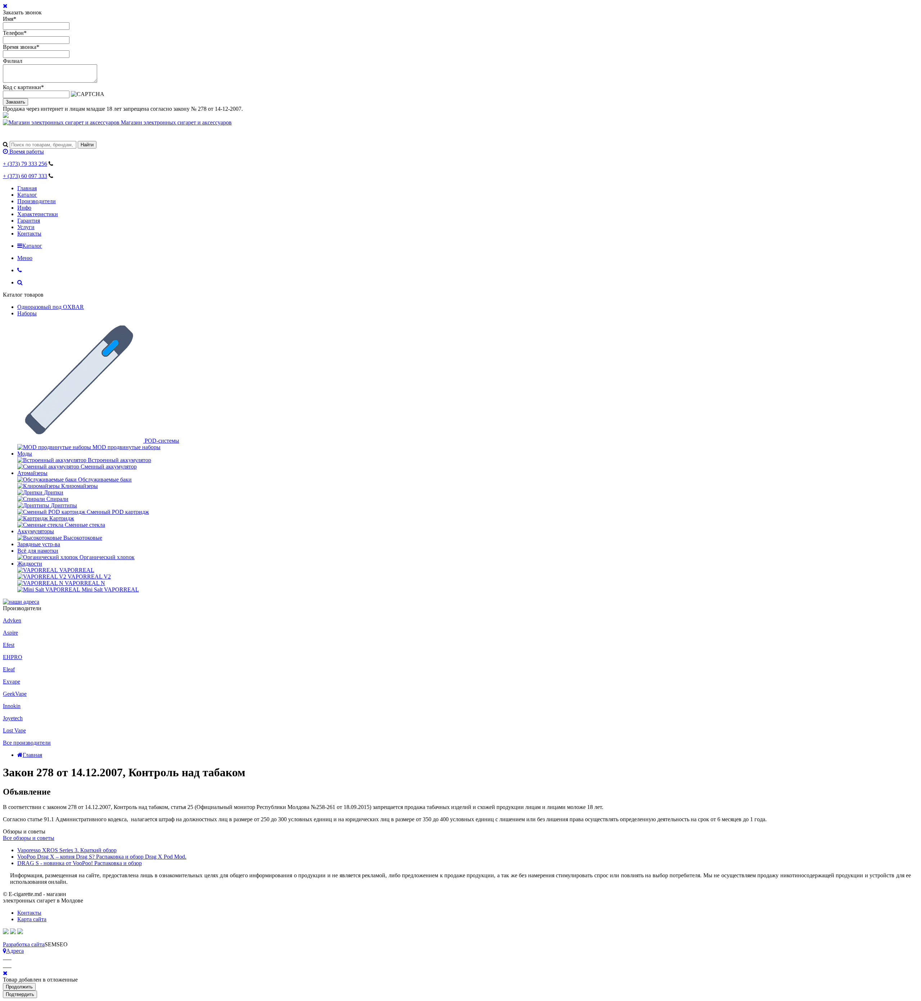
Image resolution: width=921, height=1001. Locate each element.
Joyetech (13, 718)
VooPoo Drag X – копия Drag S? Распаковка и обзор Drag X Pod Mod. (101, 857)
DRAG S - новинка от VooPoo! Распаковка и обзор (79, 863)
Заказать (15, 102)
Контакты (29, 233)
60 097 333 (25, 176)
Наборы (27, 313)
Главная (27, 188)
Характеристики (37, 214)
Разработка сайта (24, 944)
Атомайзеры (32, 473)
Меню (24, 258)
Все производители (27, 743)
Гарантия (28, 221)
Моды (24, 454)
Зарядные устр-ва (38, 544)
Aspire (10, 633)
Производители (36, 201)
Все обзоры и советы (28, 838)
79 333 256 (25, 164)
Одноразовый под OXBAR (50, 307)
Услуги (26, 227)
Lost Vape (14, 730)
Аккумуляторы (35, 531)
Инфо (24, 208)
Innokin (12, 706)
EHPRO (12, 657)
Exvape (11, 681)
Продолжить (19, 986)
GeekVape (15, 694)
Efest (8, 645)
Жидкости (29, 564)
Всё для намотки (37, 551)
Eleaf (9, 669)
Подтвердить (20, 994)
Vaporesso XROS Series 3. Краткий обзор (67, 850)
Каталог (27, 195)
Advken (12, 620)
